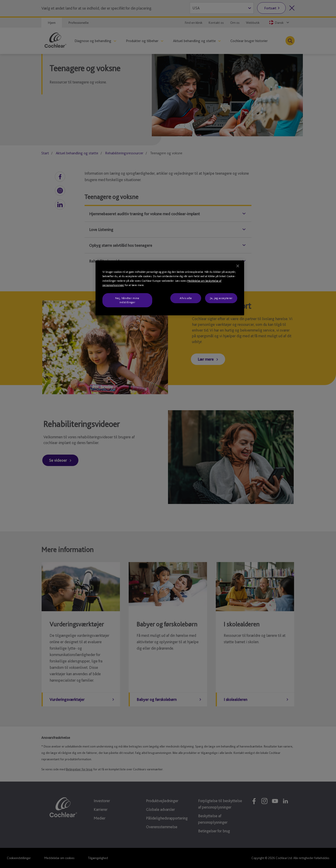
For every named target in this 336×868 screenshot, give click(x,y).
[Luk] (238, 266)
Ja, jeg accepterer (221, 298)
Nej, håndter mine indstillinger (127, 300)
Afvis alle (186, 298)
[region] (170, 288)
